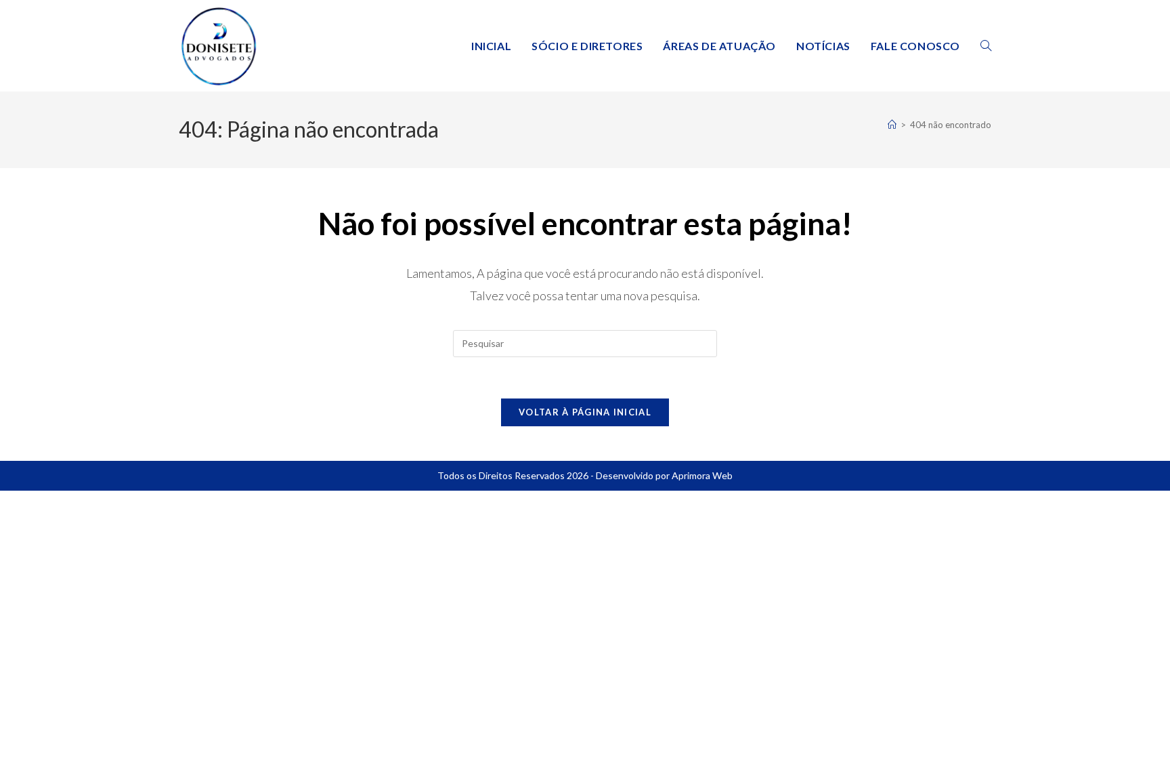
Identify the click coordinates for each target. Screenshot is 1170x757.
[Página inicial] (892, 124)
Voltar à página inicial (585, 412)
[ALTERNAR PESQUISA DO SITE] (985, 45)
